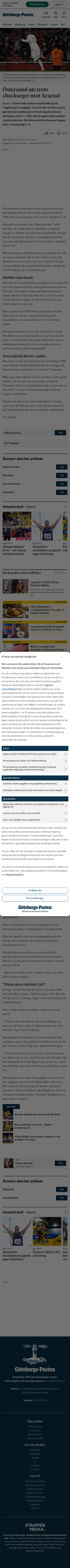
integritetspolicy (14, 874)
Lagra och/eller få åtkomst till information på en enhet (29, 754)
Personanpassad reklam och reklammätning (24, 760)
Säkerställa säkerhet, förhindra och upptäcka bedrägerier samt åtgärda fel (33, 805)
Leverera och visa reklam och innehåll (21, 813)
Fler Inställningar (35, 898)
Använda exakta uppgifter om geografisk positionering (30, 783)
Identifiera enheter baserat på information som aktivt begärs (33, 790)
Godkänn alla (35, 890)
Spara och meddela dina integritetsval (21, 820)
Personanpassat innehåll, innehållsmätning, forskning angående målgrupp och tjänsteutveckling (29, 768)
